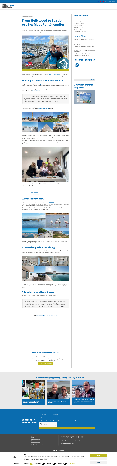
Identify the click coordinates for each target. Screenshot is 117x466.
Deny (98, 462)
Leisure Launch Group (36, 190)
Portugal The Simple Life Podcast (45, 84)
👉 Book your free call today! (45, 363)
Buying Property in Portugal (80, 31)
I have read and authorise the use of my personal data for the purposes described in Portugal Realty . (60, 420)
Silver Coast (51, 202)
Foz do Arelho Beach (36, 90)
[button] (24, 392)
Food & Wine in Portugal (79, 23)
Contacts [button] (112, 5)
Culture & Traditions (78, 25)
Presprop (35, 187)
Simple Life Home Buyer (73, 5)
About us (32, 436)
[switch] (43, 464)
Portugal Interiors (34, 192)
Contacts (32, 440)
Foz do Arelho (38, 207)
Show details (72, 463)
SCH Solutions (36, 194)
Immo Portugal (36, 185)
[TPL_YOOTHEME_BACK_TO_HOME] (7, 6)
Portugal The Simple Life (35, 442)
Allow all (98, 455)
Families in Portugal (78, 29)
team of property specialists (54, 74)
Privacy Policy (77, 420)
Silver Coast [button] (103, 5)
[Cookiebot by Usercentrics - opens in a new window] (16, 464)
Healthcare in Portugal (78, 27)
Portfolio (32, 437)
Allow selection (98, 458)
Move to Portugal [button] (85, 5)
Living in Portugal (77, 21)
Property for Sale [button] (60, 5)
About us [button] (95, 5)
